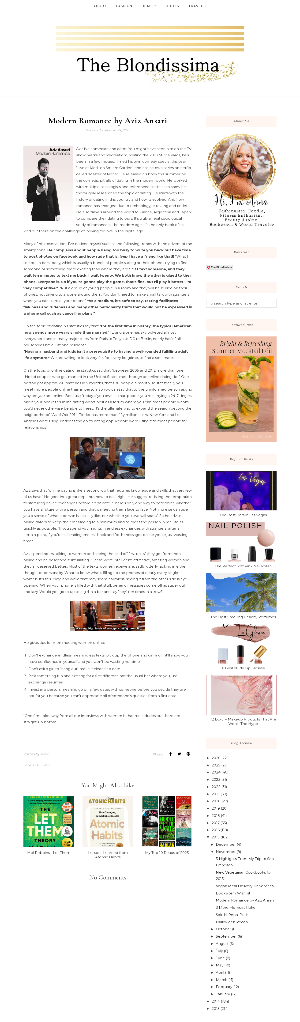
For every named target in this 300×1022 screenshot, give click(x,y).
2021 (216, 794)
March (221, 979)
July (219, 951)
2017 (216, 823)
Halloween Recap (232, 922)
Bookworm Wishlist (233, 893)
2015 (216, 837)
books (43, 765)
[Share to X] (179, 754)
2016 (216, 830)
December (226, 844)
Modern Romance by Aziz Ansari (245, 900)
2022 (216, 786)
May (219, 965)
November (226, 851)
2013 (216, 1008)
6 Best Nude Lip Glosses (243, 668)
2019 (216, 808)
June (220, 958)
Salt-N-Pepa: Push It (234, 915)
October (223, 929)
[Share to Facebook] (170, 754)
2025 (216, 765)
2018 (216, 815)
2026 (216, 758)
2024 (216, 772)
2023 (216, 779)
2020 (216, 801)
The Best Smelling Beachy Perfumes (243, 617)
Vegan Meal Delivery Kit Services (245, 886)
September (226, 936)
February (224, 986)
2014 (216, 1001)
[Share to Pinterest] (188, 754)
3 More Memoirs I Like (235, 907)
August (222, 943)
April (220, 972)
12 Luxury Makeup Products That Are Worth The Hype (243, 721)
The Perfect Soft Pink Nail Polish (243, 566)
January (223, 994)
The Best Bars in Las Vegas (243, 515)
